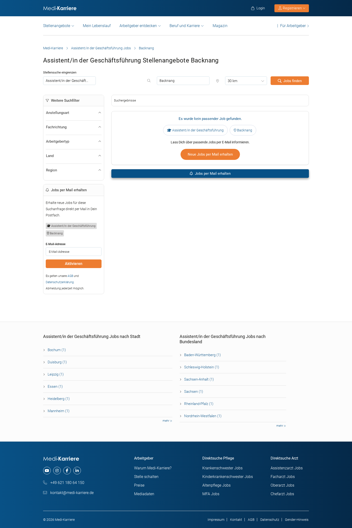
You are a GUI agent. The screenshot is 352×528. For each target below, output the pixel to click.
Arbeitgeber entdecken (138, 26)
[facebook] (67, 470)
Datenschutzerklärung (60, 282)
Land (50, 156)
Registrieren (292, 8)
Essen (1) (55, 386)
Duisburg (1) (57, 362)
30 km (232, 81)
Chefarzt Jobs (282, 494)
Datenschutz (269, 520)
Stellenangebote (56, 26)
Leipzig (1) (56, 374)
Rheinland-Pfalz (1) (198, 404)
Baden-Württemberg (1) (202, 355)
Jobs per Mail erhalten (212, 173)
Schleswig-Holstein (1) (201, 367)
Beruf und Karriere (185, 26)
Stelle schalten (146, 476)
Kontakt (236, 520)
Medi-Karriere (53, 48)
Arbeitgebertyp (57, 141)
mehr (166, 420)
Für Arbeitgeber (293, 25)
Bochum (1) (57, 350)
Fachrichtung (56, 127)
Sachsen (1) (193, 391)
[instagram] (57, 470)
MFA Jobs (210, 494)
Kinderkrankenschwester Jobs (227, 476)
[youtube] (47, 470)
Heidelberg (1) (59, 399)
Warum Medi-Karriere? (152, 468)
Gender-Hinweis (296, 520)
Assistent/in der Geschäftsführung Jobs (101, 48)
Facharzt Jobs (283, 476)
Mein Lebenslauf (97, 26)
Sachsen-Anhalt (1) (199, 379)
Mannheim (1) (58, 411)
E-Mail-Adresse (55, 244)
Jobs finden (292, 81)
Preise (139, 485)
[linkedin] (77, 470)
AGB (70, 276)
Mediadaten (144, 494)
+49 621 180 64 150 (66, 482)
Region (51, 170)
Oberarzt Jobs (282, 485)
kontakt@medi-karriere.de (71, 492)
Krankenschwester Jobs (222, 468)
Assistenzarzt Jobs (287, 468)
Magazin (220, 26)
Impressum (216, 520)
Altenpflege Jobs (216, 485)
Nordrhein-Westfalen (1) (202, 416)
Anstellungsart (57, 113)
